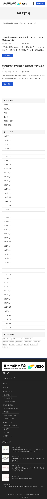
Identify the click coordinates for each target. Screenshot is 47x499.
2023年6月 (7, 254)
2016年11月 (8, 327)
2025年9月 (7, 173)
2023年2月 (7, 266)
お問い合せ (40, 3)
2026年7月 (7, 136)
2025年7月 (7, 181)
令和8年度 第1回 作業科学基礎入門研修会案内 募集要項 (28, 460)
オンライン (7, 338)
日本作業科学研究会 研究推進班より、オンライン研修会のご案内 (22, 38)
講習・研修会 (25, 43)
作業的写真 (29, 338)
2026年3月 (7, 152)
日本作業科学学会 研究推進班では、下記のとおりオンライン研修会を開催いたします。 (27, 450)
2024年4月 (7, 225)
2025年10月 (8, 169)
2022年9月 (7, 278)
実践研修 (28, 341)
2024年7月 (7, 213)
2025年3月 (7, 189)
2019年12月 (8, 315)
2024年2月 (7, 234)
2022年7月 (7, 287)
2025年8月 (7, 177)
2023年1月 (7, 270)
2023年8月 (7, 250)
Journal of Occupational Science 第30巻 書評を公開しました (22, 486)
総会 (26, 344)
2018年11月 (8, 319)
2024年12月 (8, 197)
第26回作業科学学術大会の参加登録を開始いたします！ (23, 67)
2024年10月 (8, 205)
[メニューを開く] (32, 3)
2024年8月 (7, 209)
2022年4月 (7, 295)
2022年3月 (7, 299)
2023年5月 (7, 258)
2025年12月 (8, 164)
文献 (5, 113)
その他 (6, 105)
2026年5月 (7, 144)
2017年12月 (8, 323)
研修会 (12, 344)
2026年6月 (7, 140)
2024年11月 (8, 201)
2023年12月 (8, 242)
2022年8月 (7, 283)
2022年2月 (7, 303)
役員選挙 (37, 341)
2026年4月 (7, 148)
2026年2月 (7, 156)
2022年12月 (8, 274)
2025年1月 (7, 193)
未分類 (6, 117)
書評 (5, 344)
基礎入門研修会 (9, 341)
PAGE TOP (44, 482)
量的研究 (7, 347)
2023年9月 (7, 246)
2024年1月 (7, 238)
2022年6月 (7, 291)
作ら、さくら (18, 338)
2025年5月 (7, 185)
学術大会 (7, 109)
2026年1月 (7, 160)
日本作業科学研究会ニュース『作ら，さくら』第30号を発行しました (28, 469)
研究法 (20, 344)
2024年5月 (7, 222)
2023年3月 (7, 262)
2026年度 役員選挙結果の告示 (22, 478)
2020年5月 (7, 311)
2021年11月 (8, 307)
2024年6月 (7, 217)
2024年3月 (7, 230)
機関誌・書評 (8, 121)
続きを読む (7, 55)
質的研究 (34, 344)
